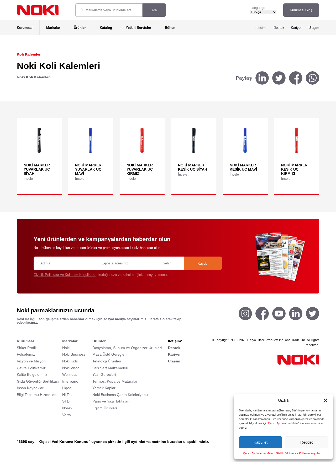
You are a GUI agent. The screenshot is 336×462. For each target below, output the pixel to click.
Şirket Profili (26, 348)
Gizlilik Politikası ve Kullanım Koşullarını (65, 275)
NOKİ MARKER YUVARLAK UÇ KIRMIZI (140, 169)
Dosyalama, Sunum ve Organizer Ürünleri (127, 348)
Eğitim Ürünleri (104, 408)
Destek (279, 28)
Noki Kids (70, 361)
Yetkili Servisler (138, 28)
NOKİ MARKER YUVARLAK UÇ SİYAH (37, 169)
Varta (66, 415)
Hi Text (68, 395)
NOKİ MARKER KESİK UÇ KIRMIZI (294, 169)
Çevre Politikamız (31, 368)
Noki (66, 348)
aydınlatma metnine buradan (156, 441)
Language (257, 8)
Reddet (306, 442)
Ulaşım (313, 28)
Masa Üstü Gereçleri (109, 354)
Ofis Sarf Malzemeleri (110, 368)
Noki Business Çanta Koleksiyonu (120, 395)
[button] (325, 400)
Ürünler (80, 28)
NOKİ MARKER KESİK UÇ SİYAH (192, 167)
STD (66, 401)
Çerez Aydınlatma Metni (283, 423)
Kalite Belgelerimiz (32, 374)
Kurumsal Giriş (301, 10)
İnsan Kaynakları (31, 388)
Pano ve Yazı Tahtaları (111, 401)
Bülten (170, 28)
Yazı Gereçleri (104, 374)
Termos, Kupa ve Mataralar (115, 381)
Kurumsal (25, 28)
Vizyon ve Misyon (31, 361)
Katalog (106, 28)
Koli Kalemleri (29, 54)
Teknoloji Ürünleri (106, 361)
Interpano (70, 381)
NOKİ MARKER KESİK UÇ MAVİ (243, 167)
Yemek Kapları (104, 388)
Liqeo (66, 388)
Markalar (53, 28)
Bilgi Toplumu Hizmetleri (36, 395)
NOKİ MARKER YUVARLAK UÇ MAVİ (88, 169)
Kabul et (260, 442)
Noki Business (74, 354)
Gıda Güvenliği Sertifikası (38, 381)
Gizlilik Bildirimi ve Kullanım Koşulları (299, 453)
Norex (67, 408)
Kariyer (296, 28)
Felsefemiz (26, 354)
